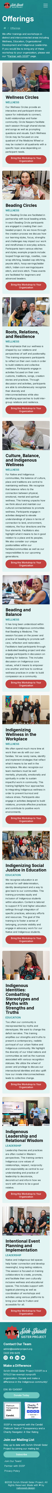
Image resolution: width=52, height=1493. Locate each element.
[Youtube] (23, 1357)
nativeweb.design (25, 1488)
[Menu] (45, 5)
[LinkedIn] (17, 1357)
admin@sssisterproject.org (17, 1348)
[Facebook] (11, 1357)
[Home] (4, 28)
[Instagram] (5, 1357)
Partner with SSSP (18, 56)
